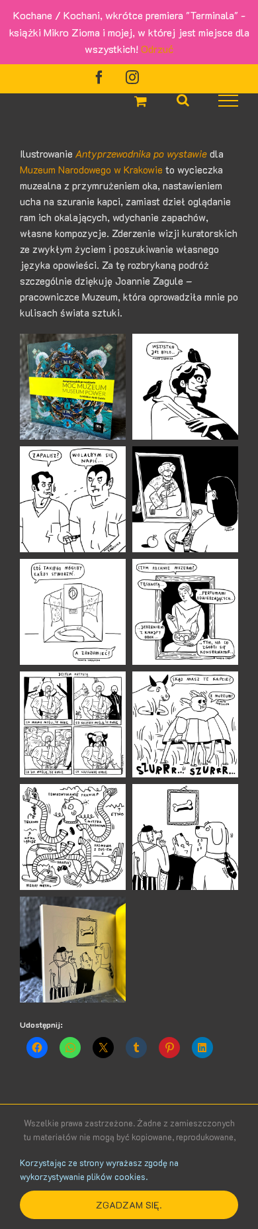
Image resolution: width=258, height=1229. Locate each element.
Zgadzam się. (129, 1205)
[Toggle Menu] (228, 101)
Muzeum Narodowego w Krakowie (91, 169)
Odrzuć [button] (157, 49)
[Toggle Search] (183, 100)
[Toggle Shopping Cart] (140, 101)
